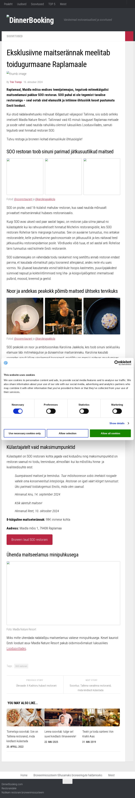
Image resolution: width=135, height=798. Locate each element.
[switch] (51, 411)
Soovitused (37, 4)
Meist (63, 4)
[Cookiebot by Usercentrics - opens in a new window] (116, 362)
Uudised (21, 4)
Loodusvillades (16, 648)
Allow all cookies (110, 433)
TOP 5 (51, 4)
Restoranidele (9, 788)
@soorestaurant (23, 199)
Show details (116, 423)
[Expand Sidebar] (129, 36)
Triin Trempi (16, 82)
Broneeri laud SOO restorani (29, 540)
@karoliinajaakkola (45, 199)
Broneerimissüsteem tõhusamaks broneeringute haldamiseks (67, 775)
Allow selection (67, 433)
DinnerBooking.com (12, 784)
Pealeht (8, 4)
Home (23, 775)
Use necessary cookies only (25, 433)
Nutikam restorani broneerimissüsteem (23, 792)
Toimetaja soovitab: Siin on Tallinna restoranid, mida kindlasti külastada (22, 736)
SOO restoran (21, 666)
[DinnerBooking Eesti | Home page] (33, 20)
